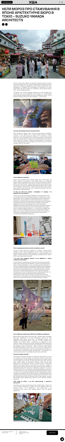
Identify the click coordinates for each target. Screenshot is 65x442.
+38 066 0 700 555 (22, 431)
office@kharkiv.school (24, 432)
